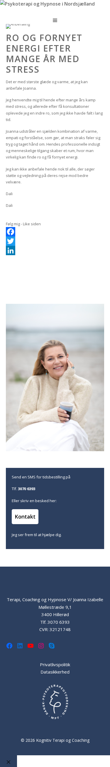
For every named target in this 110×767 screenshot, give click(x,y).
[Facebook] (55, 231)
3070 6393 (59, 622)
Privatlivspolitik (55, 664)
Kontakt (25, 516)
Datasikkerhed (55, 672)
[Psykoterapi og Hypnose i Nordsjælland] (47, 4)
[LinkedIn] (55, 250)
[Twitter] (55, 241)
